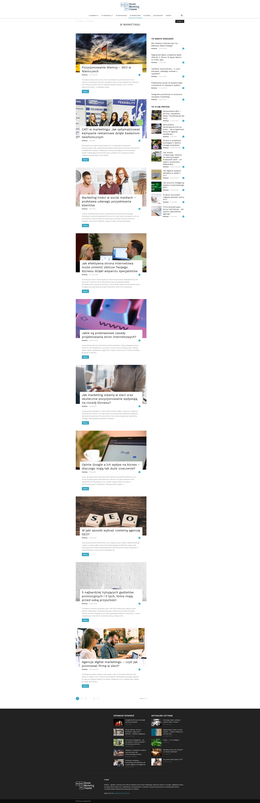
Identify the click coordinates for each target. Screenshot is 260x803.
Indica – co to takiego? (171, 740)
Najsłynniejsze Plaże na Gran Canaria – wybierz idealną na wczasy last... (173, 732)
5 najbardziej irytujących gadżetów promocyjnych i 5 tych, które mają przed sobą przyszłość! (108, 596)
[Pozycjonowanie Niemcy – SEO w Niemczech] (111, 52)
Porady (168, 15)
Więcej (85, 91)
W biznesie (93, 15)
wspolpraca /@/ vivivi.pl (121, 793)
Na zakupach (158, 15)
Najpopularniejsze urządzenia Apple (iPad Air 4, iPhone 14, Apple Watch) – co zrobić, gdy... (167, 57)
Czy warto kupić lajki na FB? (173, 759)
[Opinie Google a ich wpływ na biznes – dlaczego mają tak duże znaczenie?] (111, 450)
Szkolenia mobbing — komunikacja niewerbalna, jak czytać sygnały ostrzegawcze (135, 762)
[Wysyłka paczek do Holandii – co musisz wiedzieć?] (156, 752)
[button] (181, 16)
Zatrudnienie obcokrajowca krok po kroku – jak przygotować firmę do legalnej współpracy (173, 129)
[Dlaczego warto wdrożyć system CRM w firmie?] (156, 722)
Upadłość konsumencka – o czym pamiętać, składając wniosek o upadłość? (165, 71)
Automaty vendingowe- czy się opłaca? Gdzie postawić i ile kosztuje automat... (135, 742)
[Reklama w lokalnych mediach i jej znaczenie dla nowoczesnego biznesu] (119, 752)
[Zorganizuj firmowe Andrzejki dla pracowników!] (119, 722)
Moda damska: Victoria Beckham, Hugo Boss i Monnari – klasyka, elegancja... (135, 732)
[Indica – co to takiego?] (156, 742)
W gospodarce (121, 15)
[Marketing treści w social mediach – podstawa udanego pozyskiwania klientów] (111, 187)
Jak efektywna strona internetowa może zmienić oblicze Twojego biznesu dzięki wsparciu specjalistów (110, 267)
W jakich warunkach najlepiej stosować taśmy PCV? (173, 197)
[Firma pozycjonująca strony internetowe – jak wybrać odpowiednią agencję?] (156, 211)
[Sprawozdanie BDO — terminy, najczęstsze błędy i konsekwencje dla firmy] (156, 115)
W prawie (147, 15)
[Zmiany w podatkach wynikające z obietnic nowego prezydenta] (156, 144)
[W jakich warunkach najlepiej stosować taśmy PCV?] (156, 199)
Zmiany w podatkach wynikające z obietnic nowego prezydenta (172, 142)
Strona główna (80, 21)
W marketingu (135, 15)
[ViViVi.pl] (130, 7)
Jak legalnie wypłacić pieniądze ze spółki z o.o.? (172, 173)
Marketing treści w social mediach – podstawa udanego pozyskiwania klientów (109, 201)
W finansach (106, 15)
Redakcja (85, 75)
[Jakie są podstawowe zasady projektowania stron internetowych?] (111, 318)
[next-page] (98, 698)
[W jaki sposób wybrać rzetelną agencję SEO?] (111, 515)
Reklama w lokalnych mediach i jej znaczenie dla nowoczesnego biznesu (135, 752)
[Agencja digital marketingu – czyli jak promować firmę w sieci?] (111, 647)
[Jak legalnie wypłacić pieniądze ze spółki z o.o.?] (156, 175)
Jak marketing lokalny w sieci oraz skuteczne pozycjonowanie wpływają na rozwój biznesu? (109, 398)
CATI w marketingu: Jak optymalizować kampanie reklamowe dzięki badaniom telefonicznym (111, 133)
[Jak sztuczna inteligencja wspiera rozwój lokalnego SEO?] (156, 187)
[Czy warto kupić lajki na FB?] (156, 761)
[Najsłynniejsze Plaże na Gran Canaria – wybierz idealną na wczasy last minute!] (156, 732)
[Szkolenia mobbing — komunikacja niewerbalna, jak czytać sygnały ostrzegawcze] (119, 763)
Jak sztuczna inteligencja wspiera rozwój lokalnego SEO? (173, 185)
